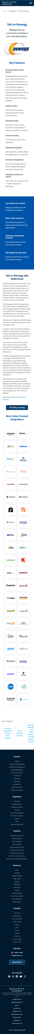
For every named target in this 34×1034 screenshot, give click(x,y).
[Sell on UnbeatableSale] (23, 598)
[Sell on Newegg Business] (10, 547)
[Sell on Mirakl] (23, 459)
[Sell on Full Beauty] (23, 648)
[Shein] (10, 699)
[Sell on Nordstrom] (23, 484)
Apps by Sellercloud (17, 824)
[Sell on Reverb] (23, 636)
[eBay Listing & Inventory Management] (10, 446)
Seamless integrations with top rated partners (7, 733)
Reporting (17, 781)
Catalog (17, 761)
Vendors (17, 810)
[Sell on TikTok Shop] (10, 509)
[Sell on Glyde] (10, 648)
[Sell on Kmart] (23, 560)
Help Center (17, 879)
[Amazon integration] (10, 433)
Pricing (17, 924)
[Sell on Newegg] (23, 535)
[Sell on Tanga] (10, 598)
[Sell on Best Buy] (10, 535)
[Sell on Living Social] (23, 610)
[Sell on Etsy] (23, 471)
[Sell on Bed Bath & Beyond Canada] (23, 661)
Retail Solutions (17, 838)
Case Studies (17, 922)
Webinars (17, 884)
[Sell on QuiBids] (10, 623)
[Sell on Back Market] (23, 497)
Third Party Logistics (17, 813)
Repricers (17, 819)
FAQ (17, 927)
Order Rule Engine (17, 773)
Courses (17, 881)
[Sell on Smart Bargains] (23, 585)
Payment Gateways (17, 816)
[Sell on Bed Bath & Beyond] (23, 522)
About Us (17, 913)
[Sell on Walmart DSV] (10, 459)
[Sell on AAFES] (23, 674)
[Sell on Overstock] (10, 522)
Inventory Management (17, 764)
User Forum (17, 887)
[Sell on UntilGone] (23, 686)
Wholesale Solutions (17, 836)
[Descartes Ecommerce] (17, 990)
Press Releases (17, 899)
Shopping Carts (17, 804)
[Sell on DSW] (23, 623)
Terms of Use (17, 942)
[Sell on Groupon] (10, 560)
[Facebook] (9, 976)
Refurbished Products (17, 847)
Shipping (17, 778)
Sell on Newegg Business (19, 733)
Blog (17, 870)
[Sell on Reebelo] (10, 497)
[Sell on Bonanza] (10, 661)
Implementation (17, 893)
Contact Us (17, 936)
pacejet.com (17, 1008)
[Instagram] (13, 976)
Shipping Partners (17, 807)
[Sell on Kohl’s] (23, 572)
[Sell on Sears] (23, 547)
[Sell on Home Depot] (23, 509)
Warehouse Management (17, 767)
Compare (17, 873)
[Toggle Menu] (30, 3)
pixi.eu (17, 1005)
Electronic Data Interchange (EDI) (17, 859)
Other (17, 821)
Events (17, 930)
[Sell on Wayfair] (10, 484)
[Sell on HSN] (10, 686)
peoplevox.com (17, 999)
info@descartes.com (17, 955)
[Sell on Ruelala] (10, 636)
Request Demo (17, 962)
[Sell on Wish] (10, 572)
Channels (17, 801)
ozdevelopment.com (17, 1002)
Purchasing (17, 776)
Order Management (17, 770)
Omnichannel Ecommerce (17, 856)
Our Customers (17, 919)
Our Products (17, 916)
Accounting (17, 784)
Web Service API (17, 787)
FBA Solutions (17, 844)
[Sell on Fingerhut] (10, 585)
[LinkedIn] (17, 976)
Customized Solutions (17, 853)
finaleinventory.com (17, 1014)
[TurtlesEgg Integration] (23, 699)
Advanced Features (17, 790)
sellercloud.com (17, 1011)
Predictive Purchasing (17, 850)
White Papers (17, 902)
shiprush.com (17, 1017)
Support (17, 890)
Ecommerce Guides (17, 896)
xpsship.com (17, 1020)
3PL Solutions (17, 841)
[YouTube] (21, 976)
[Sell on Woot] (10, 610)
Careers (17, 933)
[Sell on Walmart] (23, 446)
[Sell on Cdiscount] (10, 674)
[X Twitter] (25, 976)
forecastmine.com (17, 1023)
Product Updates (17, 876)
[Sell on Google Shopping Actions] (10, 471)
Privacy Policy (17, 939)
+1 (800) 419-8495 (18, 952)
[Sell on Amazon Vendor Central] (23, 433)
